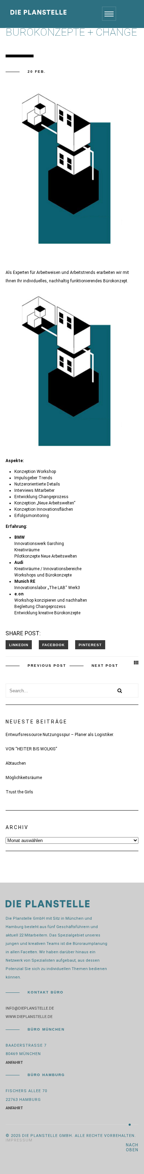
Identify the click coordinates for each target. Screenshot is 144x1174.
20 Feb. (37, 71)
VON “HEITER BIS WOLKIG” (31, 749)
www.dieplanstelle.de (29, 1016)
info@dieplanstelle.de (30, 1008)
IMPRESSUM (19, 1140)
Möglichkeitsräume (24, 777)
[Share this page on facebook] (53, 644)
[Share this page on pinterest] (90, 644)
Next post (105, 665)
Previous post (47, 665)
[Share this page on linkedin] (19, 644)
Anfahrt (14, 1062)
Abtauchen (16, 763)
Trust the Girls (19, 792)
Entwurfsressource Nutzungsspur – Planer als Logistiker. (60, 734)
